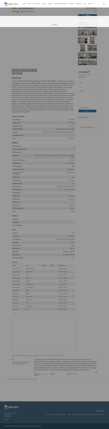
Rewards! (71, 3)
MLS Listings (36, 3)
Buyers (44, 3)
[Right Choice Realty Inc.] (11, 3)
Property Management (60, 3)
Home (24, 3)
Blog (84, 3)
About (29, 3)
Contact (90, 3)
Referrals (78, 3)
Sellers (50, 3)
